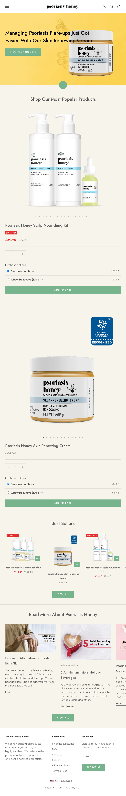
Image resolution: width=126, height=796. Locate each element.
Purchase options (15, 265)
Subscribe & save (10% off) (26, 279)
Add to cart (63, 289)
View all (63, 594)
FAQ (54, 749)
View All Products (23, 52)
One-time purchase (22, 271)
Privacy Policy (60, 765)
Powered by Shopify (73, 787)
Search (56, 760)
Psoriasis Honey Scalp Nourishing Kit (36, 225)
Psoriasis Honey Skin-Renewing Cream (38, 446)
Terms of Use (59, 771)
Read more (11, 692)
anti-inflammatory (69, 665)
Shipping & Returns (63, 743)
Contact (57, 754)
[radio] (8, 271)
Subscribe (94, 767)
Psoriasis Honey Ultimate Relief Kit (23, 567)
